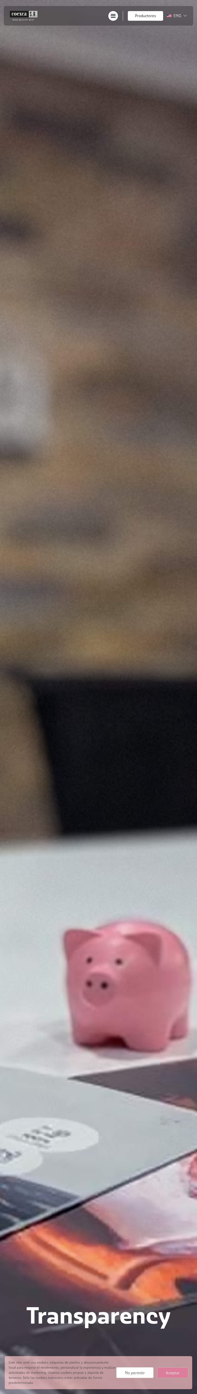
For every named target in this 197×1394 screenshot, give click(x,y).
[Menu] (113, 15)
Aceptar (173, 1373)
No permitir (135, 1373)
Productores (145, 16)
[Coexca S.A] (23, 15)
